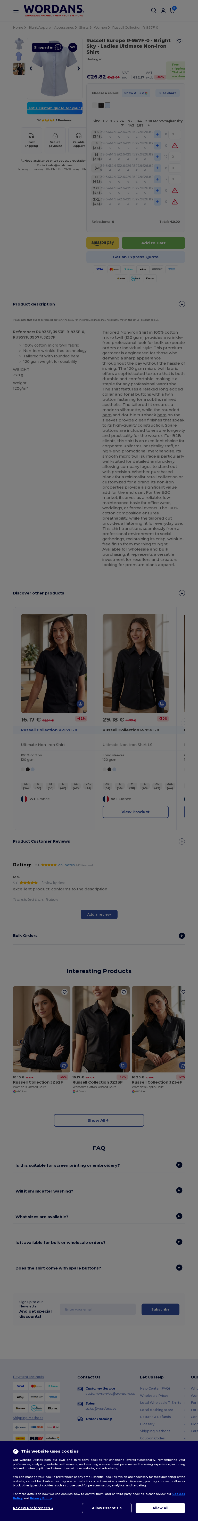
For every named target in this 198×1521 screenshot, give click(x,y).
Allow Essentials (107, 1508)
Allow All (160, 1508)
